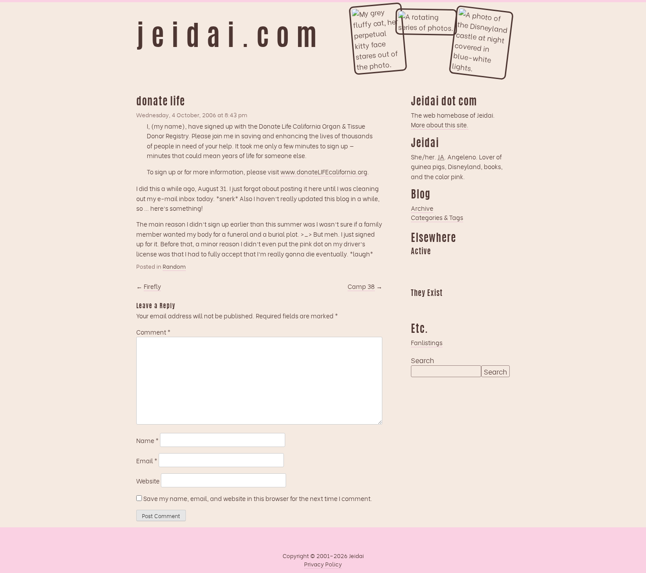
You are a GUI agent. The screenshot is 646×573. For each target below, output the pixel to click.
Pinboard (486, 264)
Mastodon (468, 264)
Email (146, 460)
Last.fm (451, 264)
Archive (422, 208)
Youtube (434, 306)
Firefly (152, 286)
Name (147, 440)
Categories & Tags (437, 217)
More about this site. (439, 124)
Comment (153, 331)
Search (422, 360)
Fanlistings (427, 342)
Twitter (468, 306)
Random (174, 266)
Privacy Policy (323, 563)
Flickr (451, 306)
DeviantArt (486, 306)
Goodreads (434, 264)
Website (148, 480)
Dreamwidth (417, 264)
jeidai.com (230, 39)
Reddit (417, 279)
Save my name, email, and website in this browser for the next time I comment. (257, 498)
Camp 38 (361, 286)
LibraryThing (417, 306)
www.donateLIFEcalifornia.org (323, 171)
